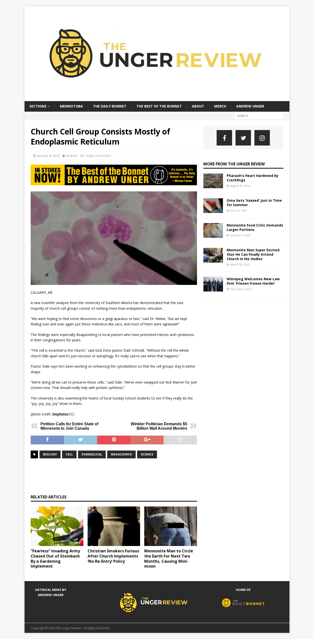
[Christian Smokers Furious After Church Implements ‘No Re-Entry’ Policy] (114, 526)
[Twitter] (243, 138)
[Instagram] (262, 138)
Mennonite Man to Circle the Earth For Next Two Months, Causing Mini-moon (168, 558)
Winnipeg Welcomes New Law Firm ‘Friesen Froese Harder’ (253, 281)
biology (50, 454)
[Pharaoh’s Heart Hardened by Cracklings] (213, 180)
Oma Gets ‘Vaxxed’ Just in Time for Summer (254, 202)
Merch (220, 106)
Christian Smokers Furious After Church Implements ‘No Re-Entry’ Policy (113, 556)
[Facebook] (224, 138)
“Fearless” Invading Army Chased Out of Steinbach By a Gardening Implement (55, 558)
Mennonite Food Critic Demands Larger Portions (255, 227)
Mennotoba (71, 106)
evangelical (92, 454)
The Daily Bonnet (109, 106)
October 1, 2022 (240, 235)
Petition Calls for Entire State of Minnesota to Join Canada (69, 426)
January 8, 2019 (48, 155)
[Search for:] (258, 115)
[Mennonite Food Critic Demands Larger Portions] (213, 230)
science (147, 454)
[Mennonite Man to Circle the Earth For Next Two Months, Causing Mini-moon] (170, 526)
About (198, 106)
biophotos (60, 414)
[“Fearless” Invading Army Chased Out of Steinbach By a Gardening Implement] (57, 526)
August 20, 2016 (240, 185)
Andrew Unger (250, 106)
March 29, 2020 (239, 264)
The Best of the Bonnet (159, 106)
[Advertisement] (120, 476)
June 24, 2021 (238, 210)
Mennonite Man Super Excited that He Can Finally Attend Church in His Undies (253, 254)
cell (69, 454)
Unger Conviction (98, 155)
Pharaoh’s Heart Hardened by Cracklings (252, 177)
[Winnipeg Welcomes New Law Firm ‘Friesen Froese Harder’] (213, 284)
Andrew (72, 155)
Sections (37, 106)
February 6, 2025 (241, 289)
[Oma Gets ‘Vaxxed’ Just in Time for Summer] (213, 205)
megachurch (121, 454)
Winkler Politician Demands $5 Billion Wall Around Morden (159, 426)
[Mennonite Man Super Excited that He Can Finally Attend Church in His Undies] (213, 255)
